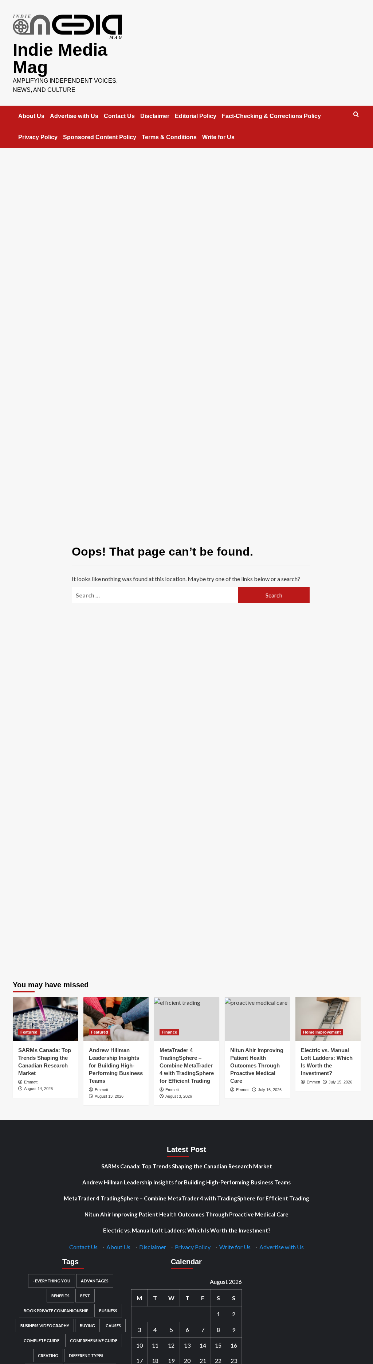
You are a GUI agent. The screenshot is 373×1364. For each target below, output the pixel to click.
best (85, 1295)
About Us (31, 116)
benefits (60, 1295)
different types (86, 1355)
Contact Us (119, 116)
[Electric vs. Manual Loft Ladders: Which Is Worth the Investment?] (328, 1018)
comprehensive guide (93, 1340)
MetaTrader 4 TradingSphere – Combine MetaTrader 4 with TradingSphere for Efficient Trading (187, 1065)
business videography (44, 1325)
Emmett (31, 1082)
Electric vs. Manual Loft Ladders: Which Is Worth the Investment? (186, 1230)
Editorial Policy (195, 116)
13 (187, 1345)
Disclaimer (154, 116)
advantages (95, 1280)
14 (203, 1345)
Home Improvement (322, 1032)
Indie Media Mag (60, 58)
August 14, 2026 (38, 1088)
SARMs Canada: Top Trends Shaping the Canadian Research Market (186, 1166)
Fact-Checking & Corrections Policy (271, 116)
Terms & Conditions (169, 137)
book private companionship (56, 1310)
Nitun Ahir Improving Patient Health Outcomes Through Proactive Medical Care (256, 1065)
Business (108, 1310)
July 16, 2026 (270, 1089)
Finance (169, 1032)
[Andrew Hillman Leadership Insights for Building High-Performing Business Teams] (116, 1018)
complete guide (41, 1340)
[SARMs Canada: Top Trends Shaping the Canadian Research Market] (45, 1018)
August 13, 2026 (109, 1096)
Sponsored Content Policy (99, 137)
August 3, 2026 (178, 1096)
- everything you (51, 1280)
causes (113, 1325)
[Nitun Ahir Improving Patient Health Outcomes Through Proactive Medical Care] (257, 1018)
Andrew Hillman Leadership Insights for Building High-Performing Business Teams (116, 1065)
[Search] (356, 114)
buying (87, 1325)
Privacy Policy (38, 137)
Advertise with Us (74, 116)
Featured (29, 1032)
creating (48, 1355)
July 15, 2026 (340, 1082)
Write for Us (218, 137)
